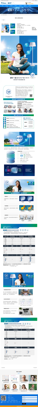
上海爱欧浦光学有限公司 (19, 406)
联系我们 (36, 0)
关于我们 (33, 0)
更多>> (19, 373)
